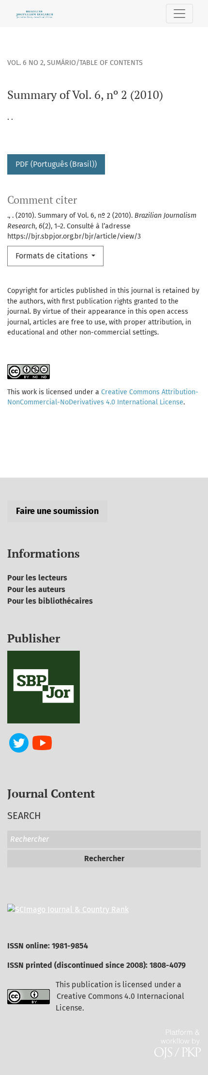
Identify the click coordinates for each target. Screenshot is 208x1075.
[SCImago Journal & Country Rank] (68, 909)
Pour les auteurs (36, 589)
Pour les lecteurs (37, 577)
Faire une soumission (57, 511)
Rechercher (104, 858)
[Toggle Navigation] (179, 13)
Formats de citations (52, 255)
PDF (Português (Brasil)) (56, 164)
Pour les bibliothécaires (50, 601)
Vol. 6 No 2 (25, 63)
